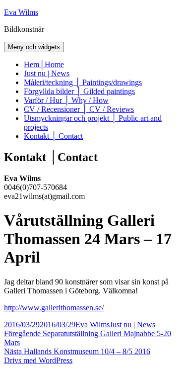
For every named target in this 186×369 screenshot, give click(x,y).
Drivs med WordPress (38, 360)
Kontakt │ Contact (53, 136)
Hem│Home (44, 64)
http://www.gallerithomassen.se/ (54, 307)
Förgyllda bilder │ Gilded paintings (79, 91)
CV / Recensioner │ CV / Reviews (79, 109)
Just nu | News (46, 73)
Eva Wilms (21, 12)
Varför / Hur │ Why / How (66, 100)
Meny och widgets (34, 47)
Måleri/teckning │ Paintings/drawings (83, 82)
